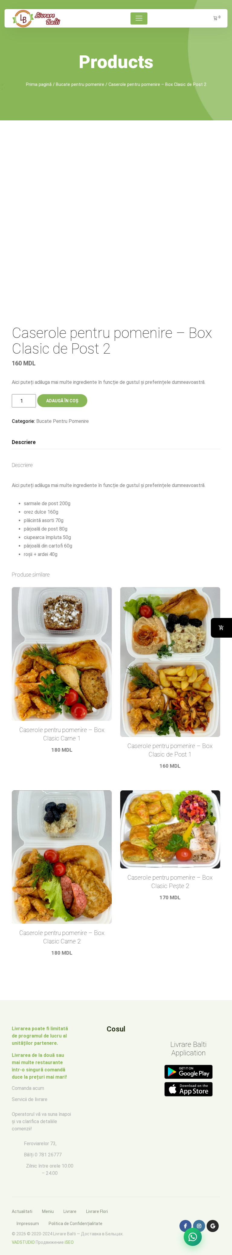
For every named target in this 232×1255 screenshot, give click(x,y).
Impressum (28, 1223)
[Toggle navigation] (138, 18)
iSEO (69, 1242)
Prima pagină (39, 84)
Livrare (69, 1211)
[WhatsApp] (193, 1237)
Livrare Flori (97, 1211)
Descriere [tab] (24, 442)
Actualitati (22, 1211)
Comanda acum (28, 1088)
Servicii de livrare (29, 1099)
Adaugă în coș (62, 400)
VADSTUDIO (23, 1242)
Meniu (48, 1211)
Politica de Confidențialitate (75, 1223)
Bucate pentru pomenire (80, 84)
